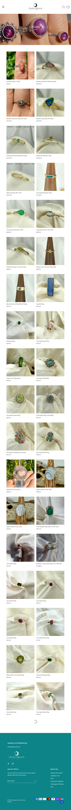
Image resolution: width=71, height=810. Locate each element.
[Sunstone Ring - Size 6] (20, 65)
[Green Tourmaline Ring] (20, 362)
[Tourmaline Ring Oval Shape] (50, 399)
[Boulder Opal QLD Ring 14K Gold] (20, 103)
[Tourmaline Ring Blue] (50, 362)
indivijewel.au (15, 800)
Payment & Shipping (57, 781)
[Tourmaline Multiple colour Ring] (20, 436)
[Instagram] (13, 763)
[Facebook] (8, 763)
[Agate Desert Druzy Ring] (50, 473)
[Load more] (35, 722)
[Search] (63, 7)
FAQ (52, 778)
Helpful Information (57, 773)
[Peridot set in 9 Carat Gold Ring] (50, 251)
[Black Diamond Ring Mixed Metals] (20, 288)
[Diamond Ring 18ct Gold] (50, 140)
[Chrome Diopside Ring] (50, 659)
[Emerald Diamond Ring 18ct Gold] (20, 140)
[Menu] (3, 7)
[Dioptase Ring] (20, 325)
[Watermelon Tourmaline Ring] (20, 659)
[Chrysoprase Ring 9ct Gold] (20, 214)
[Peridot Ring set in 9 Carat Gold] (20, 251)
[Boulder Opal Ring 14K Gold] (50, 103)
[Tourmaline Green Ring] (20, 399)
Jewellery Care (55, 776)
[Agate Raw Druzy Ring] (20, 473)
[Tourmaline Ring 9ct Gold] (50, 177)
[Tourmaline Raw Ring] (50, 325)
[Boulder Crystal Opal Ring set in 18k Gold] (50, 548)
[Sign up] (35, 781)
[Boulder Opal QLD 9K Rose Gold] (50, 65)
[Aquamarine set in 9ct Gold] (50, 214)
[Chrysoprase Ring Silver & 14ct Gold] (50, 511)
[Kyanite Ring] (50, 288)
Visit (52, 787)
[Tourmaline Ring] (20, 548)
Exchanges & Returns (57, 784)
